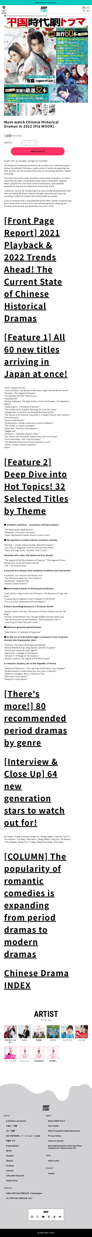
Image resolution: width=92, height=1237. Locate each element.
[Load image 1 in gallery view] (10, 109)
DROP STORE (49, 1233)
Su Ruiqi (10, 1165)
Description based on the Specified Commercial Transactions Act (65, 1146)
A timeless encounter (16, 1120)
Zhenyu (9, 1160)
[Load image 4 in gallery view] (49, 109)
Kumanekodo (12, 1145)
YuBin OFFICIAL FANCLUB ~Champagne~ (24, 1193)
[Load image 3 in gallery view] (36, 109)
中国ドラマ (10, 1140)
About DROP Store (56, 1120)
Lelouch (10, 1170)
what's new (53, 1160)
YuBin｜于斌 (11, 1125)
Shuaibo (10, 1155)
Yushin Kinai (12, 1180)
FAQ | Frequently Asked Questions (64, 1130)
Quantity (8, 142)
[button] (88, 9)
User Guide (53, 1125)
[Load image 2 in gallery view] (23, 109)
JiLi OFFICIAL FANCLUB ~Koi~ (19, 1198)
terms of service (56, 1140)
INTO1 (9, 1150)
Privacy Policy (54, 1135)
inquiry (51, 1173)
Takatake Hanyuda (15, 1175)
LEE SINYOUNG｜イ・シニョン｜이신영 (23, 1135)
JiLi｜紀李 (10, 1130)
